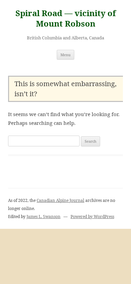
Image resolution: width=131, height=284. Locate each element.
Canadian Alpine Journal (60, 200)
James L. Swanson (43, 216)
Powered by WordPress (92, 216)
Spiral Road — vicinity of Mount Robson (65, 18)
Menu (65, 54)
